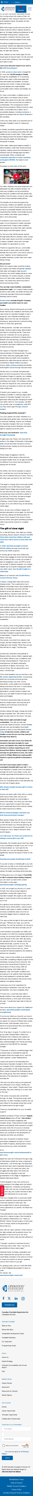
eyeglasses (19, 404)
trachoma (25, 112)
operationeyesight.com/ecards (11, 1275)
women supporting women (12, 677)
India (1, 444)
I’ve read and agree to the (15, 1453)
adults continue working (14, 365)
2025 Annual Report (10, 68)
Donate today (5, 300)
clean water (17, 72)
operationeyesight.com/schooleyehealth (15, 1152)
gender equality (25, 269)
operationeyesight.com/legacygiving (13, 885)
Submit (7, 1458)
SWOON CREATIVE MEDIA (11, 1472)
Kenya (4, 582)
